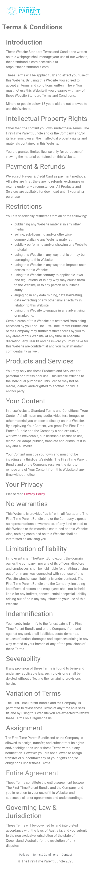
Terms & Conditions (45, 854)
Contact (67, 854)
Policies (24, 854)
